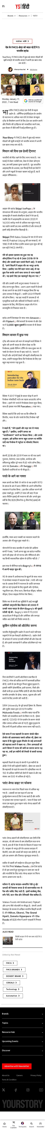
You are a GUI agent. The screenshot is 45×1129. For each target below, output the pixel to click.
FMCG (9, 963)
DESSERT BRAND (13, 976)
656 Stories (33, 69)
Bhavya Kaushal (20, 69)
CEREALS (10, 983)
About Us (5, 1075)
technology (11, 989)
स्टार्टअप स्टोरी (21, 41)
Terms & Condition (9, 1080)
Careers (19, 1075)
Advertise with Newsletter (16, 1066)
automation (11, 996)
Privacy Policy (36, 1075)
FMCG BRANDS (13, 970)
